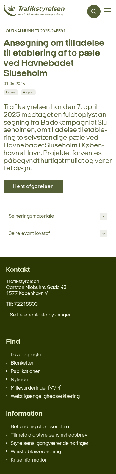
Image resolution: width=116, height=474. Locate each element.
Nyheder (20, 379)
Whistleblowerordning (36, 451)
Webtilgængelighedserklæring (45, 396)
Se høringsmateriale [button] (31, 216)
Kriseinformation (29, 460)
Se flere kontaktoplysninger (40, 315)
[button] (110, 11)
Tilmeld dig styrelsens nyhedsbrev (49, 435)
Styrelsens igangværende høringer (50, 443)
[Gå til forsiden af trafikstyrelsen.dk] (42, 11)
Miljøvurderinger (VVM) (36, 388)
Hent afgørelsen (33, 186)
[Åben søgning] (94, 11)
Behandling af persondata (40, 426)
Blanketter (22, 363)
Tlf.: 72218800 (22, 304)
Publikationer (25, 371)
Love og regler (27, 354)
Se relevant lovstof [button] (29, 233)
